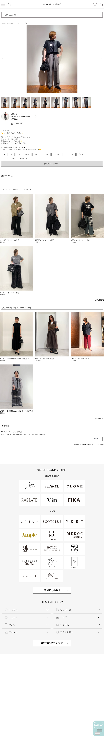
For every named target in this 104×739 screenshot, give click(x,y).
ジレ (47, 154)
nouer (27, 154)
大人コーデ (82, 154)
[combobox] (52, 15)
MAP (96, 439)
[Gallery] (52, 59)
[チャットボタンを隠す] (93, 721)
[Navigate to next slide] (102, 59)
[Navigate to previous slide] (2, 59)
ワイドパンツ (69, 154)
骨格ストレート (25, 158)
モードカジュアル (9, 158)
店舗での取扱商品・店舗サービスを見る (88, 444)
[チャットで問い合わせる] (98, 728)
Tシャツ (37, 154)
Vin (19, 154)
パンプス (56, 154)
